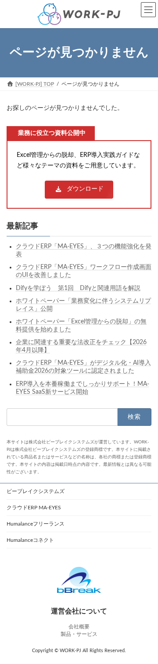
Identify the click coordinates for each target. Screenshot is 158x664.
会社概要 (79, 626)
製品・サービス (79, 634)
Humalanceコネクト (30, 540)
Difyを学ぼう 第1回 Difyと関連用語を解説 (78, 288)
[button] (79, 190)
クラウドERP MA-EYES (34, 507)
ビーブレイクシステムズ (36, 491)
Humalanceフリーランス (36, 523)
